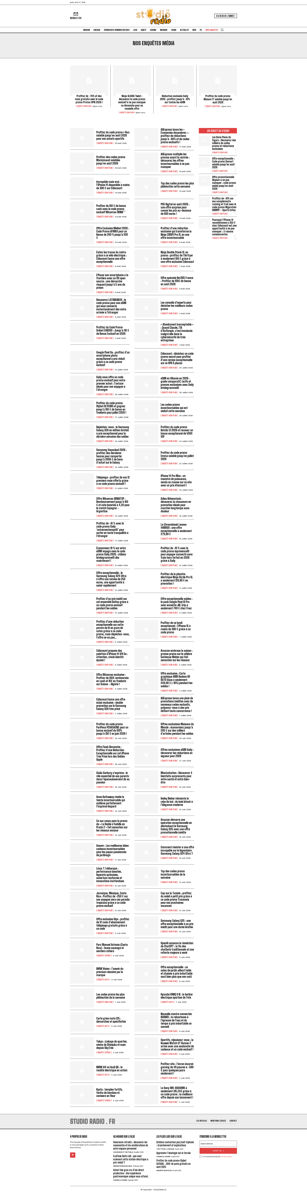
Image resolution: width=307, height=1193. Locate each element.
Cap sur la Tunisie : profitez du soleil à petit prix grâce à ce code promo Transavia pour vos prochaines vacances (176, 899)
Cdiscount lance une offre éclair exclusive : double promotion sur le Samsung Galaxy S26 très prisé (111, 704)
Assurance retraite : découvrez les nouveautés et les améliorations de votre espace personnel (130, 1145)
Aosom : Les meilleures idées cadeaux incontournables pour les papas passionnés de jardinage (112, 850)
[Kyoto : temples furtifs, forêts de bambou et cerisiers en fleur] (82, 1094)
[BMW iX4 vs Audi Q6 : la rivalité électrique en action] (82, 1070)
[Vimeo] (72, 1155)
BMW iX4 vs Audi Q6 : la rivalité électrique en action (111, 1068)
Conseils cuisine (120, 1180)
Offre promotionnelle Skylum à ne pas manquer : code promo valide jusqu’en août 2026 (224, 182)
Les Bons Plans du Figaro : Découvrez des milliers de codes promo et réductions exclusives (224, 143)
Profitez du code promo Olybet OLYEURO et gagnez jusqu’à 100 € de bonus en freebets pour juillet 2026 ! (111, 407)
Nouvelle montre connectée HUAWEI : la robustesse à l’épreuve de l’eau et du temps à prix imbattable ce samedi (176, 1020)
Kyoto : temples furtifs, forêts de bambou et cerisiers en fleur (109, 1093)
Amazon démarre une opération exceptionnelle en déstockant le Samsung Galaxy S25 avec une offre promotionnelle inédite (176, 826)
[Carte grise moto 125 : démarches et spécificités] (82, 1022)
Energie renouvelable (122, 1166)
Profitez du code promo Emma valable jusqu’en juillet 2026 (177, 456)
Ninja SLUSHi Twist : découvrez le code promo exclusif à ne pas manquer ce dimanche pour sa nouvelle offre (132, 102)
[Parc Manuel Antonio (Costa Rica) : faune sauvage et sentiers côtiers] (82, 949)
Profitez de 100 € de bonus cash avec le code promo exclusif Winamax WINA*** (111, 209)
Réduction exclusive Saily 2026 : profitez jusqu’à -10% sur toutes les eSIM (175, 99)
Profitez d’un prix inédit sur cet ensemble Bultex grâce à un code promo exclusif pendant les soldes (112, 603)
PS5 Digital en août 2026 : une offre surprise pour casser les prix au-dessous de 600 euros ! (176, 208)
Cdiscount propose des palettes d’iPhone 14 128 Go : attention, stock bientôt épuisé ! (112, 655)
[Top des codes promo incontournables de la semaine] (146, 876)
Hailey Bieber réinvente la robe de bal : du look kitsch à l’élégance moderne (177, 801)
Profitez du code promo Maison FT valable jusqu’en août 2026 (218, 99)
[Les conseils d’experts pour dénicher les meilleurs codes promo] (146, 307)
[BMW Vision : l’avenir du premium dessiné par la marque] (82, 973)
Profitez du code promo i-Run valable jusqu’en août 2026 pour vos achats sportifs (112, 135)
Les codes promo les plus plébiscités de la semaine (110, 996)
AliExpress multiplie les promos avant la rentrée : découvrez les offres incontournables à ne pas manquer (175, 160)
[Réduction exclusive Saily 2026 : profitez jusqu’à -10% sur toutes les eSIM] (175, 80)
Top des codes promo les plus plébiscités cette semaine (177, 185)
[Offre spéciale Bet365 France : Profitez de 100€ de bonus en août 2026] (146, 283)
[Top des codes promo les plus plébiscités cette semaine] (146, 186)
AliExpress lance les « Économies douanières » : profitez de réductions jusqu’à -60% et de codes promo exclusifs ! (175, 136)
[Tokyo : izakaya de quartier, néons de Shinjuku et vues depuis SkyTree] (82, 1046)
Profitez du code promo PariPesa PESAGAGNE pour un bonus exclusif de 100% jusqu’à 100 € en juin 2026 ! (112, 728)
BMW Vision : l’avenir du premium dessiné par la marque (109, 972)
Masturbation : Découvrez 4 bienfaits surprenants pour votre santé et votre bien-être (176, 777)
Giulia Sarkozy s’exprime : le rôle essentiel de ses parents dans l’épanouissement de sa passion (113, 777)
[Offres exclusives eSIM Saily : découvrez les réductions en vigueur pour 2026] (146, 754)
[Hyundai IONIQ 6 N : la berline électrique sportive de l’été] (146, 997)
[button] (222, 30)
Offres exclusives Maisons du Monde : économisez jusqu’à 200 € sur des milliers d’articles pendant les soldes (177, 728)
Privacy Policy (226, 1156)
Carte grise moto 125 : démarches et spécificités (111, 1020)
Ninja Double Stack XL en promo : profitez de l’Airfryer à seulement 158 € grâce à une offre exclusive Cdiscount (177, 256)
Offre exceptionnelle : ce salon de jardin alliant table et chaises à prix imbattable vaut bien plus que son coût (176, 971)
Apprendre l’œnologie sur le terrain (173, 1153)
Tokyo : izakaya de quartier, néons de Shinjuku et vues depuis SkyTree (111, 1045)
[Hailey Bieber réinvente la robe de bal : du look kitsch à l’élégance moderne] (146, 803)
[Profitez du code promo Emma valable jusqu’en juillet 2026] (146, 457)
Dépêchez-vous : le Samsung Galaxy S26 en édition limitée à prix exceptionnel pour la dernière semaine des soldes (112, 431)
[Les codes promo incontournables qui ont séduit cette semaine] (146, 409)
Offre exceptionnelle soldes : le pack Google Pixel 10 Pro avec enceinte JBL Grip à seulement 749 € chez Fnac (176, 603)
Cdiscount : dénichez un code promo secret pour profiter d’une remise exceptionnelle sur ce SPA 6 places (177, 358)
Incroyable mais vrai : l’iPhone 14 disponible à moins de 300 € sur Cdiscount (113, 185)
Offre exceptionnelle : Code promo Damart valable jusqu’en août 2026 (223, 163)
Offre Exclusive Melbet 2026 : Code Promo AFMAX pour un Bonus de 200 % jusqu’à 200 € (112, 232)
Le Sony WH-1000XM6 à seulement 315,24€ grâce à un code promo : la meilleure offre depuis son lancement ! (177, 1092)
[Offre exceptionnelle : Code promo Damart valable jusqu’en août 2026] (204, 162)
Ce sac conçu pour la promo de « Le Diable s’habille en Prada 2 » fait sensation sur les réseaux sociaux (112, 825)
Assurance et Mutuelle (123, 1152)
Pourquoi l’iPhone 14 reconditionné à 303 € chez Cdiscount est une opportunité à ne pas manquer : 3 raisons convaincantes (224, 227)
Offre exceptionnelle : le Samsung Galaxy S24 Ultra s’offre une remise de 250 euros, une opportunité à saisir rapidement (111, 579)
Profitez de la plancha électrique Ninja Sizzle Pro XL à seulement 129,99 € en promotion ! (177, 578)
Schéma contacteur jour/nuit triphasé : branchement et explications (175, 1144)
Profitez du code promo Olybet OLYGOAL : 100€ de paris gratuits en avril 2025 (173, 1164)
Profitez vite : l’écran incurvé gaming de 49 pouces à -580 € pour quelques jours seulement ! (177, 1068)
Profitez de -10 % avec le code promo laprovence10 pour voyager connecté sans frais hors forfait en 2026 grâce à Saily (177, 554)
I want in (216, 1151)
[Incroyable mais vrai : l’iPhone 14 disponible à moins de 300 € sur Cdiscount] (82, 186)
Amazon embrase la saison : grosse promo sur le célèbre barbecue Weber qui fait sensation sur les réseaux (177, 655)
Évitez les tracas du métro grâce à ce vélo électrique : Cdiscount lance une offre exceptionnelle (111, 256)
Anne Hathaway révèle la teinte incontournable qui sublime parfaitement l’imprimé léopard (110, 801)
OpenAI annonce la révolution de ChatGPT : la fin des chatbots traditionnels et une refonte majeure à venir (177, 947)
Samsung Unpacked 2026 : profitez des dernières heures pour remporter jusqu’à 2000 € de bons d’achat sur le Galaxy (111, 456)
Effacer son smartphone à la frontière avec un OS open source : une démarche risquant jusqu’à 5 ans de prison (112, 281)
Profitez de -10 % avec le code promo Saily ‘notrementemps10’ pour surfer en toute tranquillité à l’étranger (112, 530)
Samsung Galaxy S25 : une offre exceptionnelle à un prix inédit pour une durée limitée (177, 924)
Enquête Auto (103, 979)
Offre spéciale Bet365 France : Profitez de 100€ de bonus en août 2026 (177, 281)
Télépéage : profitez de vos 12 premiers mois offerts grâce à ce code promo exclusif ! (113, 480)
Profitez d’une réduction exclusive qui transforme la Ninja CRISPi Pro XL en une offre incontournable (176, 232)
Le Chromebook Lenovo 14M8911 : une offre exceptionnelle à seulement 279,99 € (176, 529)
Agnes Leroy (97, 106)
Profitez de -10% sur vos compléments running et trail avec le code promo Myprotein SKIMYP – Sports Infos (224, 204)
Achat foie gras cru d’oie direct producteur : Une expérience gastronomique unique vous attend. (130, 1173)
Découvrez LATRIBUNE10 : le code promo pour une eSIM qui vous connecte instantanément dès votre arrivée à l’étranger (111, 306)
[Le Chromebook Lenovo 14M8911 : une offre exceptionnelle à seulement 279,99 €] (146, 531)
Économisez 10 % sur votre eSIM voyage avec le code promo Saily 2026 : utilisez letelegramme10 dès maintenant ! (111, 554)
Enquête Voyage (104, 955)
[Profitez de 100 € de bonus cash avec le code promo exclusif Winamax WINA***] (82, 210)
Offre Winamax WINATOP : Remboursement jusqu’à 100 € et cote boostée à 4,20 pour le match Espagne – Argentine (113, 505)
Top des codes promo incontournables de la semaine (173, 874)
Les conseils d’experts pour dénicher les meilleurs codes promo (177, 306)
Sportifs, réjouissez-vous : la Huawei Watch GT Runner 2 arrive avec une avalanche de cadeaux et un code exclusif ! (177, 1044)
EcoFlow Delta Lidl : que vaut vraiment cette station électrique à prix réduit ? (130, 1159)
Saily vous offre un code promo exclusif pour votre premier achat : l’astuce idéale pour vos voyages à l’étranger (110, 383)
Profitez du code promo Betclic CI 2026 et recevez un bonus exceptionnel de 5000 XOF (177, 431)
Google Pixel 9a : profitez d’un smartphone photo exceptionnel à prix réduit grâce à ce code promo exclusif (113, 359)
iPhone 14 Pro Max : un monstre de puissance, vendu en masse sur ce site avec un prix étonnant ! (176, 480)
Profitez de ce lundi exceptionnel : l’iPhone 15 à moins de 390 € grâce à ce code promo (176, 627)
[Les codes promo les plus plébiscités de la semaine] (82, 997)
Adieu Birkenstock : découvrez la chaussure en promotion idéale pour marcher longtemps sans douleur (176, 505)
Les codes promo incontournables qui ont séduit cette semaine (174, 408)
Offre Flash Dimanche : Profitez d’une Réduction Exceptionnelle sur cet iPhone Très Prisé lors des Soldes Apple (112, 753)
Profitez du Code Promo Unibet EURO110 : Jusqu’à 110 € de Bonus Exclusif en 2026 (112, 330)
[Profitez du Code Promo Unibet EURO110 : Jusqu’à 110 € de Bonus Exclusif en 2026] (82, 332)
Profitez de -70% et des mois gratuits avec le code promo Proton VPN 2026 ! (89, 99)
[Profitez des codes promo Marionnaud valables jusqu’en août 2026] (82, 162)
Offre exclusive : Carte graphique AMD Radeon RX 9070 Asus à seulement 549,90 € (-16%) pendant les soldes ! (176, 680)
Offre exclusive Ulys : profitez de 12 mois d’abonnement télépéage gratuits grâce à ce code (112, 923)
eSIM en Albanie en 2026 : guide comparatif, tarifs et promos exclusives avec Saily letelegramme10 (177, 383)
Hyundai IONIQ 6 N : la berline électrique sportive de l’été (177, 996)
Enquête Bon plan (84, 106)
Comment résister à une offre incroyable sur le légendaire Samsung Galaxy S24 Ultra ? (177, 850)
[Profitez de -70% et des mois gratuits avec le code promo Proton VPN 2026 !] (89, 80)
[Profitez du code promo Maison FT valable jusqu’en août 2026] (218, 80)
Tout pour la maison (165, 1149)
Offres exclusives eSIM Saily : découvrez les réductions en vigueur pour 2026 (177, 753)
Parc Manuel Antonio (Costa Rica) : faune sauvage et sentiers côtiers (112, 948)
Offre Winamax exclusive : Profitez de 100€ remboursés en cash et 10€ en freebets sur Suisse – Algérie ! (112, 679)
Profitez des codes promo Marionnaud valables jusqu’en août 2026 (110, 160)
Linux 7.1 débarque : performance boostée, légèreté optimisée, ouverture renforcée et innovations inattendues (110, 875)
